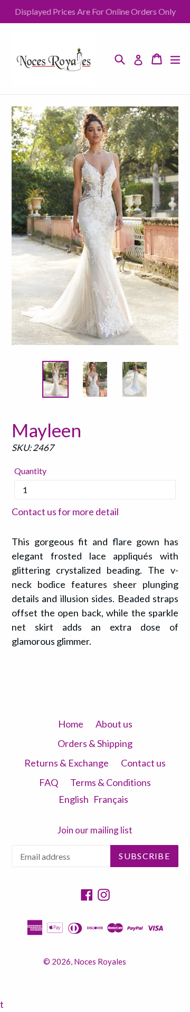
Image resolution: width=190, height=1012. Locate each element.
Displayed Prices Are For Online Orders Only (95, 11)
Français (110, 799)
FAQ (48, 782)
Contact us (143, 763)
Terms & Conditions (110, 782)
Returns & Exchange (66, 763)
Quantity (30, 471)
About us (114, 724)
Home (70, 724)
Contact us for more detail (65, 511)
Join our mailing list (95, 830)
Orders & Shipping (95, 743)
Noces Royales (100, 961)
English (74, 799)
